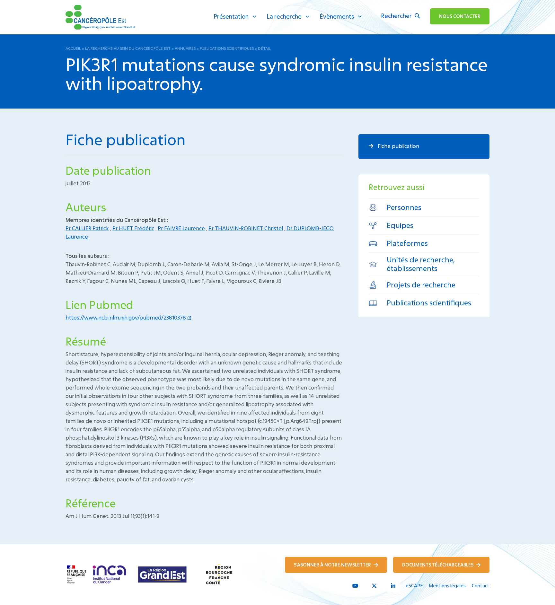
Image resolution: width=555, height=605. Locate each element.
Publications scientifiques (227, 48)
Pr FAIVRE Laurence (181, 228)
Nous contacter (459, 16)
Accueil (73, 48)
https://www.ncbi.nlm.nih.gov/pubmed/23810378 (126, 317)
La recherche (284, 16)
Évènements (337, 16)
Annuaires (185, 48)
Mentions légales (447, 586)
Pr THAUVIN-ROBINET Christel (245, 228)
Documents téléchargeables (438, 565)
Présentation (231, 16)
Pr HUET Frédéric (133, 228)
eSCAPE (414, 586)
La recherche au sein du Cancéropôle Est (128, 48)
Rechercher (397, 16)
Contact (480, 586)
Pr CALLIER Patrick (87, 228)
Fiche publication (397, 146)
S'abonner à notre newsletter (333, 565)
